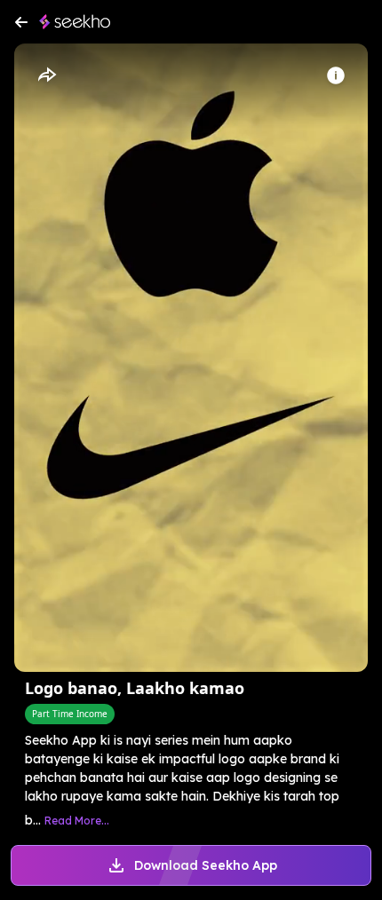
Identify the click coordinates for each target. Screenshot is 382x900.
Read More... (76, 820)
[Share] (46, 75)
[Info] (336, 75)
